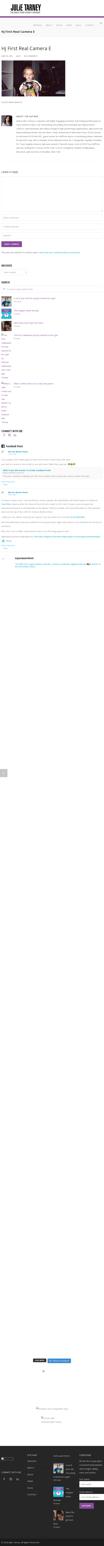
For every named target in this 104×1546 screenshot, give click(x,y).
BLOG (78, 25)
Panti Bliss (6, 504)
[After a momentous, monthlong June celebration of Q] (26, 1321)
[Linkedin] (17, 1479)
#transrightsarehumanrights (87, 536)
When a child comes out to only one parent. (34, 383)
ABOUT (49, 25)
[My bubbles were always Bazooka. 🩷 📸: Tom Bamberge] (26, 1094)
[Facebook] (4, 1479)
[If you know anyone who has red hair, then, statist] (78, 655)
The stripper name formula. (26, 310)
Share (6, 485)
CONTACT (89, 25)
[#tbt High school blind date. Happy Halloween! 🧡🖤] (26, 724)
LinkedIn (15, 436)
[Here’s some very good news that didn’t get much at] (26, 1232)
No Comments (31, 56)
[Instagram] (11, 1479)
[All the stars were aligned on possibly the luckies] (78, 933)
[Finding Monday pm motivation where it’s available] (78, 1302)
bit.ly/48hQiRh (77, 517)
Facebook (4, 436)
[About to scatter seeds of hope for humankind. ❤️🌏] (78, 724)
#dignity (48, 536)
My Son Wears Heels (18, 451)
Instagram (9, 436)
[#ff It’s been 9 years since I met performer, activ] (26, 768)
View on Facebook (8, 482)
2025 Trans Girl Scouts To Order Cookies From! (27, 470)
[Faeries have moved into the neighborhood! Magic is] (26, 918)
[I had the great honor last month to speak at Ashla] (26, 643)
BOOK (59, 25)
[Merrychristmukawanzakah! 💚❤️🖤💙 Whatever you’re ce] (78, 585)
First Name (84, 1479)
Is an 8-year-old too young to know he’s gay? (35, 298)
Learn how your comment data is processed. (59, 252)
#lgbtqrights (68, 536)
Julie (18, 56)
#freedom (57, 536)
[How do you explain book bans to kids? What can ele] (78, 1021)
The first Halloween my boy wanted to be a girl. (36, 335)
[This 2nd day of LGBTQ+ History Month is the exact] (26, 856)
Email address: (86, 1492)
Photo (9, 540)
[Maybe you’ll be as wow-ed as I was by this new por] (78, 1128)
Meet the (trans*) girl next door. (29, 322)
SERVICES (37, 25)
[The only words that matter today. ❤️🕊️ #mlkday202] (26, 585)
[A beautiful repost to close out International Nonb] (78, 1226)
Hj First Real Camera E (26, 48)
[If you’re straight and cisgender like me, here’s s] (78, 783)
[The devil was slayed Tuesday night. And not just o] (26, 977)
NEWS (69, 25)
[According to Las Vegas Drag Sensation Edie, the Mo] (78, 865)
